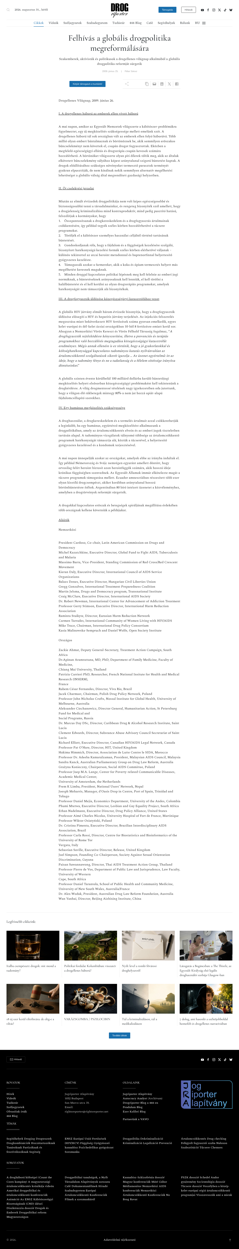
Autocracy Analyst (135, 1098)
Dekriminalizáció (151, 1139)
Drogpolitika (131, 1139)
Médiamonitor (132, 1186)
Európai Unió (82, 1139)
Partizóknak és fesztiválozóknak (24, 1149)
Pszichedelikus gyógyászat (96, 1147)
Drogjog (29, 1139)
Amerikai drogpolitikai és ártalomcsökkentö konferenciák (27, 1192)
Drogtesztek (44, 1139)
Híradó (103, 1186)
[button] (8, 9)
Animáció (13, 1199)
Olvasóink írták (17, 1111)
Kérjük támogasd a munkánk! (87, 83)
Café (149, 23)
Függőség (86, 1143)
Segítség (34, 1152)
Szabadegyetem (97, 23)
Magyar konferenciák (137, 1182)
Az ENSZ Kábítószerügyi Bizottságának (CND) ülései (30, 1201)
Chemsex (217, 1147)
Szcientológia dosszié (211, 1182)
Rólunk (185, 23)
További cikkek (119, 1035)
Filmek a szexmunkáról (80, 1199)
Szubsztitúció (190, 1147)
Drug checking (216, 1139)
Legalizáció (150, 1143)
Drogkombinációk (18, 1143)
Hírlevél (189, 9)
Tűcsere (204, 1147)
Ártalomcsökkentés (193, 1139)
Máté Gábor (159, 1182)
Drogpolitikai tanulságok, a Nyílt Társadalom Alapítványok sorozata (87, 1179)
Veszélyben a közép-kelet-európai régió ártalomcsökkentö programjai (205, 1190)
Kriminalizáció (132, 1143)
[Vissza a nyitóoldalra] (119, 10)
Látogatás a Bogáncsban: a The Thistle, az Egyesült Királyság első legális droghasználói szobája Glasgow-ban (205, 970)
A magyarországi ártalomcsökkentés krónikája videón (30, 1184)
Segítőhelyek (166, 23)
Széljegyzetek (72, 23)
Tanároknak (14, 1147)
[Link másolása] (147, 84)
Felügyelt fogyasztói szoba (198, 1143)
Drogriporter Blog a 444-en (140, 1103)
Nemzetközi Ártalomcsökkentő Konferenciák (144, 1192)
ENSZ (69, 1139)
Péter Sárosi (131, 71)
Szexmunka (72, 1152)
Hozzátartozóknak (43, 1143)
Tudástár (118, 23)
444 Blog (136, 23)
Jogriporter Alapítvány (137, 1094)
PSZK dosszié (190, 1177)
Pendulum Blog (133, 1107)
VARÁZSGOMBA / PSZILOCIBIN (87, 1019)
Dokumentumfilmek (85, 1186)
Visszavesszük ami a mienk (214, 1195)
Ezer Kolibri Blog (134, 1111)
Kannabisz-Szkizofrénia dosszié (144, 1177)
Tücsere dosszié (191, 1186)
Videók (54, 23)
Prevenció (165, 1143)
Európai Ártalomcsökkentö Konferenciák (86, 1192)
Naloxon (221, 1143)
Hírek (10, 1094)
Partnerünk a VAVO (136, 1119)
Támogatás (167, 9)
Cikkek (39, 23)
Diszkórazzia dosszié (20, 1208)
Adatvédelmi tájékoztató (120, 1240)
